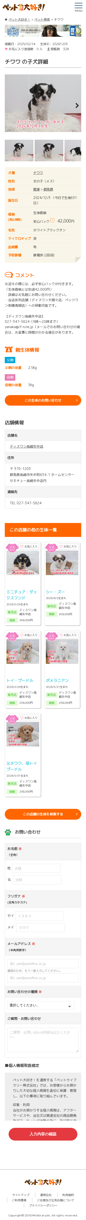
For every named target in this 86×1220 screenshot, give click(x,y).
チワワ (38, 172)
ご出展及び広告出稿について (55, 1200)
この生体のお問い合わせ (43, 400)
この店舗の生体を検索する (43, 814)
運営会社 (46, 1195)
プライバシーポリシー (43, 1205)
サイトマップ (20, 1195)
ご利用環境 (19, 1200)
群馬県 (48, 189)
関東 (36, 189)
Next (74, 106)
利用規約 (68, 1195)
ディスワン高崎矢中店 (26, 446)
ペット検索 (42, 19)
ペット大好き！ (19, 19)
